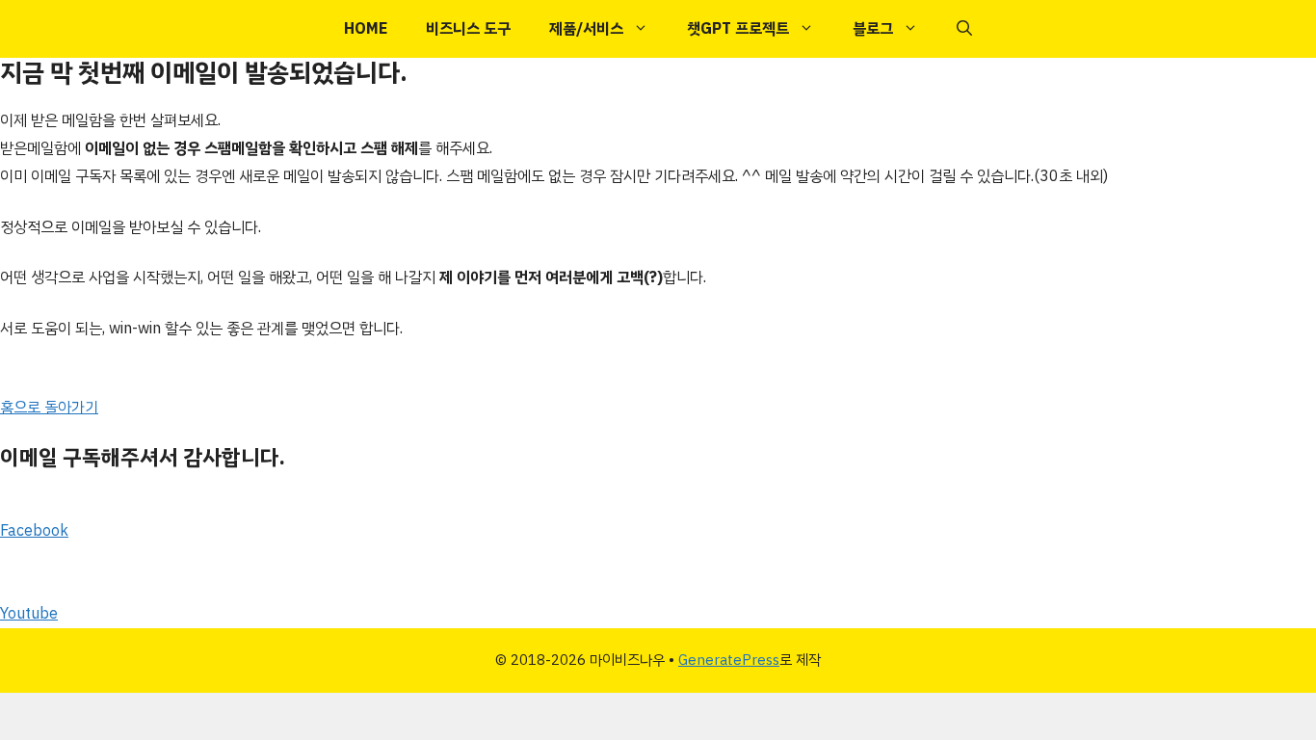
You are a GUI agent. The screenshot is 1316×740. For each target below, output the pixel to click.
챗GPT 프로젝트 (738, 28)
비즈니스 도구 (468, 28)
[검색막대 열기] (964, 29)
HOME (365, 28)
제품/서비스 (586, 28)
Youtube (29, 613)
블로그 (873, 28)
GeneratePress (728, 660)
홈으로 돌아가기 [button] (49, 407)
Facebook (34, 530)
